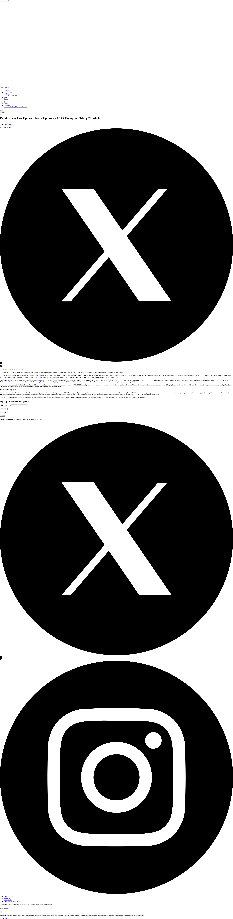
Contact (6, 99)
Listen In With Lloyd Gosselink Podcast (15, 107)
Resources (7, 105)
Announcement (8, 123)
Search (2, 112)
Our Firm (6, 94)
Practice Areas (8, 92)
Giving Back (13, 95)
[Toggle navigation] (0, 86)
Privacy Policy (8, 900)
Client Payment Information (12, 901)
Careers (6, 97)
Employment (7, 124)
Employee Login (8, 896)
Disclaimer (7, 898)
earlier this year (11, 380)
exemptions (116, 375)
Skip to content (4, 1)
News (5, 102)
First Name (3, 409)
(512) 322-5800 (4, 87)
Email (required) (5, 405)
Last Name (3, 412)
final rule (38, 380)
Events (6, 103)
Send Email (3, 918)
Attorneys (6, 90)
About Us (6, 95)
